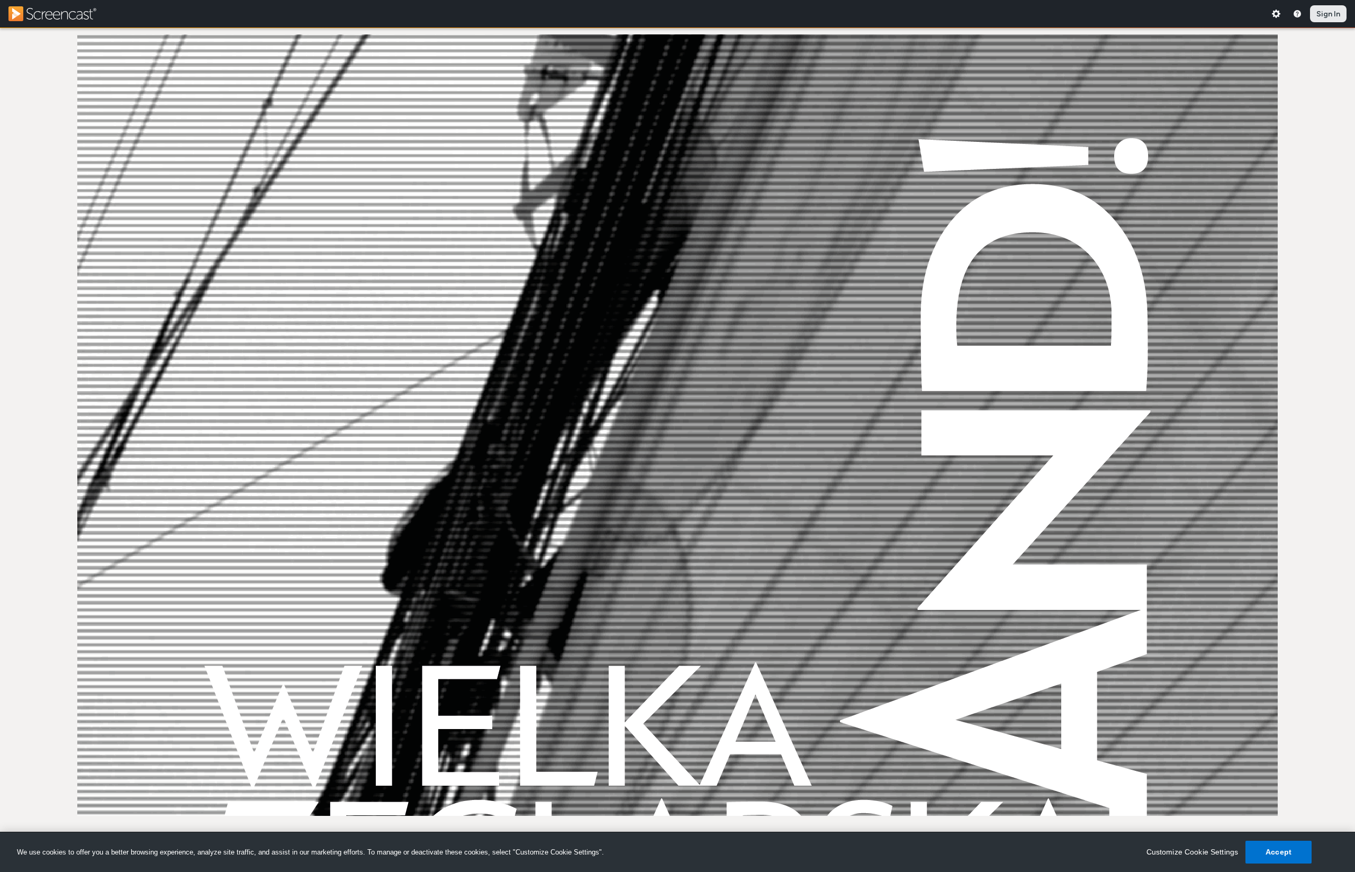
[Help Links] (1297, 13)
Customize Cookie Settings (1192, 852)
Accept (1278, 852)
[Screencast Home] (59, 13)
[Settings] (1276, 13)
